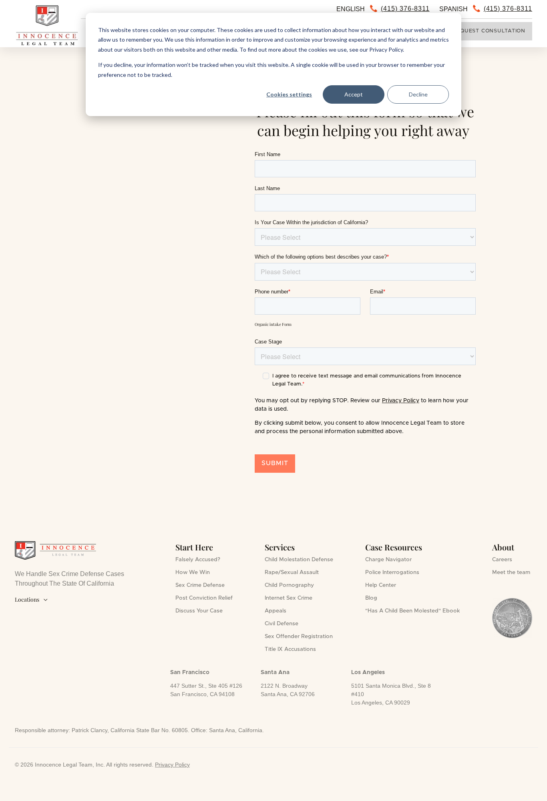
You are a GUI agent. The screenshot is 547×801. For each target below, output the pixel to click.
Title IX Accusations (290, 649)
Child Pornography (289, 585)
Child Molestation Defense (299, 559)
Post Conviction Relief (204, 598)
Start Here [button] (194, 547)
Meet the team (511, 572)
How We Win (192, 572)
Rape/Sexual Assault (292, 572)
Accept (353, 94)
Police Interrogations (392, 572)
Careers (502, 559)
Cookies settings (289, 94)
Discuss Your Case (199, 611)
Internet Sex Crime (288, 598)
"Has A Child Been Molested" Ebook (412, 611)
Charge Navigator (388, 559)
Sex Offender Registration (299, 636)
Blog (371, 598)
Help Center (380, 585)
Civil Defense (281, 623)
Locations (31, 599)
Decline (418, 94)
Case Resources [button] (393, 547)
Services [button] (280, 547)
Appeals (275, 611)
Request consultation (489, 31)
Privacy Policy (400, 401)
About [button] (503, 547)
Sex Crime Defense (200, 585)
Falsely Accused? (197, 559)
